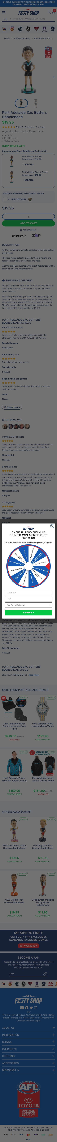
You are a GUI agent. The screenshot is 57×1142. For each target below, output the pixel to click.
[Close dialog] (52, 526)
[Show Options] (50, 605)
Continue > (28, 612)
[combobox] (28, 605)
